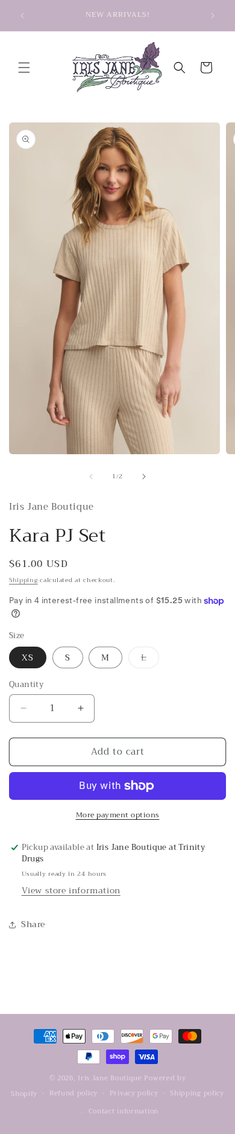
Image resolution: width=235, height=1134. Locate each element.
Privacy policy (134, 1093)
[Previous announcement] (22, 15)
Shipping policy (197, 1093)
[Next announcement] (212, 15)
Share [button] (33, 924)
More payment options (118, 814)
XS (28, 657)
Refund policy (73, 1093)
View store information (71, 890)
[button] (24, 67)
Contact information (123, 1111)
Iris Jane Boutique (110, 1078)
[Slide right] (144, 476)
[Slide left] (91, 476)
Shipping (23, 580)
